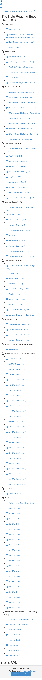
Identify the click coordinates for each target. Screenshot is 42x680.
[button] (1, 2)
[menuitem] (1, 5)
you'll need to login (29, 671)
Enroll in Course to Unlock (21, 674)
